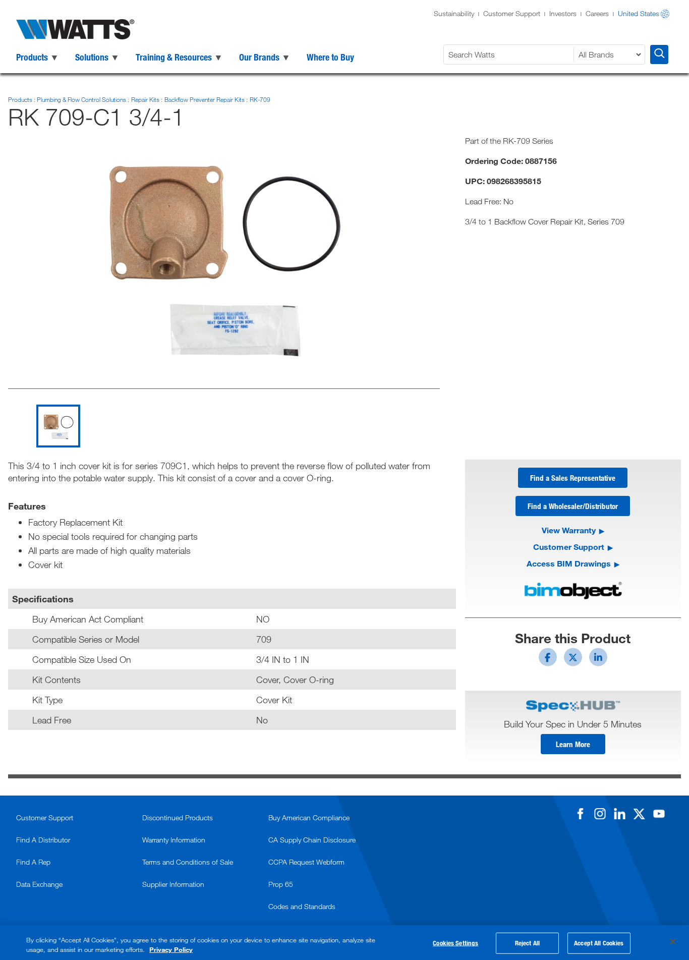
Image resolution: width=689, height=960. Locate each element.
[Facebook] (580, 814)
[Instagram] (600, 814)
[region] (344, 942)
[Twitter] (639, 814)
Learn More (573, 744)
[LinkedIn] (619, 814)
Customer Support (511, 13)
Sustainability (454, 13)
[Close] (673, 942)
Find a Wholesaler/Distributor (573, 506)
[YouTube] (659, 814)
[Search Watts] (659, 54)
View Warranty (569, 530)
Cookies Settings (455, 943)
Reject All (527, 943)
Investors (563, 13)
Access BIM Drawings (569, 563)
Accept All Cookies (598, 943)
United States (638, 13)
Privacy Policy (171, 949)
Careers (597, 13)
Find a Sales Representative (572, 477)
